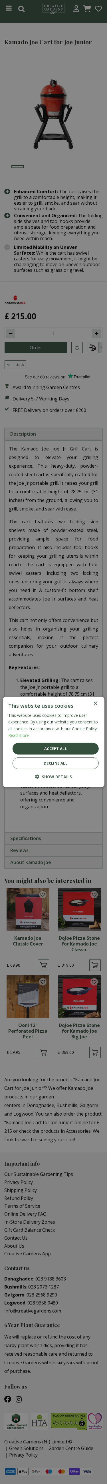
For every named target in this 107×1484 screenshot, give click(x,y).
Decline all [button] (55, 763)
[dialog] (53, 742)
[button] (53, 776)
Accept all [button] (55, 748)
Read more (18, 735)
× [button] (95, 703)
